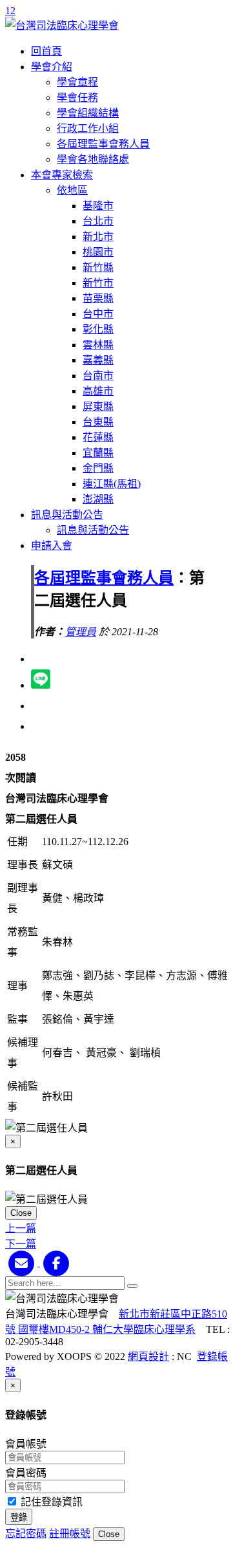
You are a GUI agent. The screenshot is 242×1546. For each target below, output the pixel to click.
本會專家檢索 (62, 174)
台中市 (98, 313)
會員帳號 (25, 1444)
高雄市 (98, 391)
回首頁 (46, 51)
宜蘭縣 (98, 452)
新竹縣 (98, 267)
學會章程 (77, 82)
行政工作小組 (88, 128)
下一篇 (20, 1243)
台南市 (98, 375)
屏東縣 (98, 406)
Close (21, 1213)
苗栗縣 (98, 298)
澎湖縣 (98, 499)
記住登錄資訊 (50, 1501)
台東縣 (98, 421)
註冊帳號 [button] (69, 1533)
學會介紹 (51, 66)
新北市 (98, 236)
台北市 (98, 221)
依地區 (72, 190)
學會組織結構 (88, 112)
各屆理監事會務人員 (103, 143)
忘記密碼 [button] (25, 1533)
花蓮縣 (98, 437)
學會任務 (77, 97)
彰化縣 (98, 329)
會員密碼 (25, 1472)
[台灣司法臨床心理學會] (62, 25)
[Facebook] (56, 1262)
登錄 (18, 1517)
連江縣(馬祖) (112, 483)
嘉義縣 (98, 360)
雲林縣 (98, 344)
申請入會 (51, 545)
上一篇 (20, 1228)
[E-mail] (22, 1262)
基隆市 (98, 205)
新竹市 (98, 282)
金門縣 (98, 468)
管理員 (80, 631)
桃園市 (98, 252)
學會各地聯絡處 (93, 159)
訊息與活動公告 (67, 514)
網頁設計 (148, 1356)
